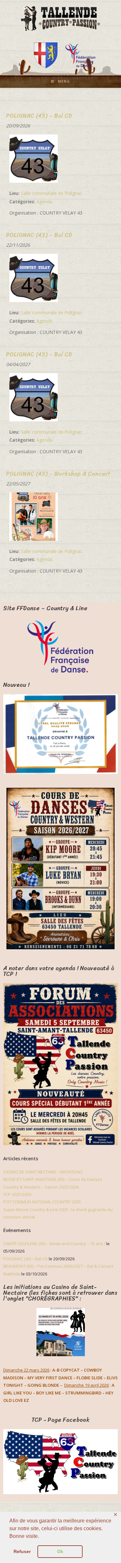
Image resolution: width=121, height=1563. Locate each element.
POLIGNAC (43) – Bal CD (25, 1259)
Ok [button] (60, 1551)
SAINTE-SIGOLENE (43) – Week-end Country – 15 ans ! (54, 1243)
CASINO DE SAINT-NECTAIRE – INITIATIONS (43, 1172)
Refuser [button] (22, 1551)
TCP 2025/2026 (17, 1194)
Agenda (44, 201)
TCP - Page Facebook (60, 1420)
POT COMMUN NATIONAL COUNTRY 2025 (42, 1202)
